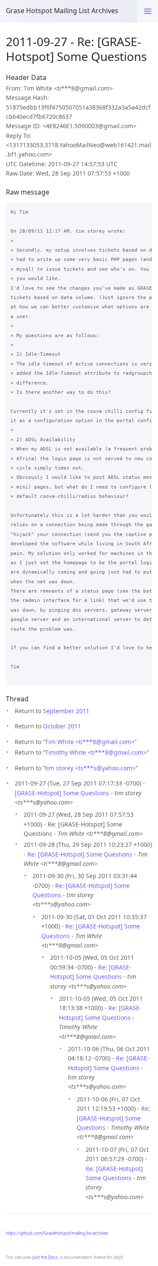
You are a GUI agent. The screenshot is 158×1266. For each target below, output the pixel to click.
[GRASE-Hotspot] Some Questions (62, 793)
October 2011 (62, 726)
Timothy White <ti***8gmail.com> (96, 752)
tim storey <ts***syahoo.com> (90, 768)
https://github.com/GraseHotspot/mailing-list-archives (57, 1233)
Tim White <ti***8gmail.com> (89, 742)
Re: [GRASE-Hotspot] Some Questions (79, 854)
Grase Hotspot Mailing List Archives (62, 10)
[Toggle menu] (147, 11)
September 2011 (66, 711)
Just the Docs (45, 1257)
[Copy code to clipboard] (143, 211)
